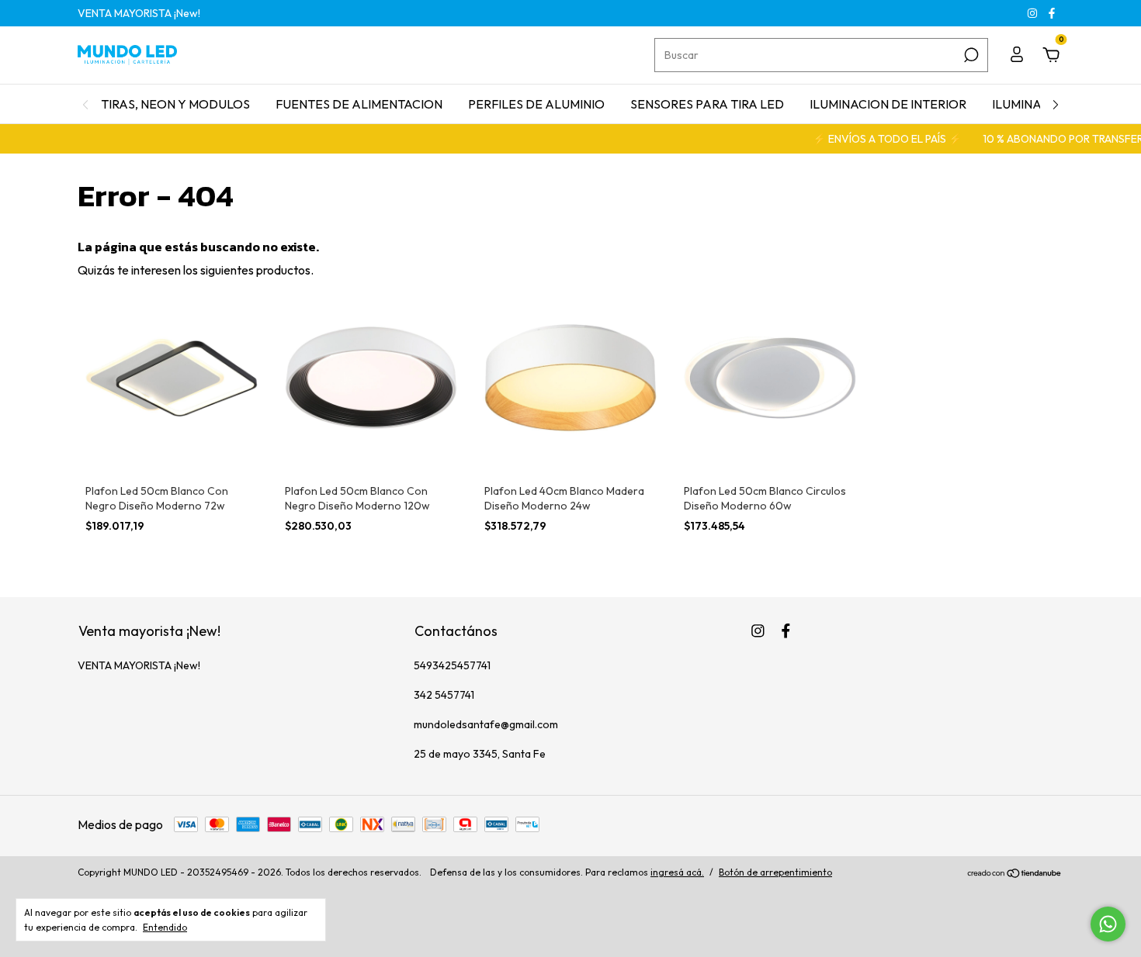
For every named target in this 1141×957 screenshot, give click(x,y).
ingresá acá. (677, 872)
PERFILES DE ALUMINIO (536, 104)
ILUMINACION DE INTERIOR (888, 104)
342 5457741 (444, 695)
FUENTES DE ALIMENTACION (359, 104)
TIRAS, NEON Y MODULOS (175, 104)
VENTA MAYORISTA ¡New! (139, 13)
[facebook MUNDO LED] (1051, 13)
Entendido (165, 927)
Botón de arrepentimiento (775, 872)
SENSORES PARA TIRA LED (707, 104)
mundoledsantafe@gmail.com (486, 724)
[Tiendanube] (1014, 874)
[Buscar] (969, 55)
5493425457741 (452, 665)
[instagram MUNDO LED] (1033, 13)
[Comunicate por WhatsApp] (1108, 924)
